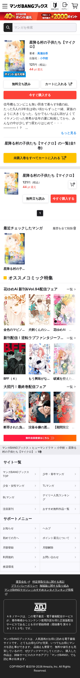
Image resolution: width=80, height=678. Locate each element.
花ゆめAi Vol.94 (61, 330)
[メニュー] (5, 6)
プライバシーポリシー (24, 585)
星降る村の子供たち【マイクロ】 (14, 269)
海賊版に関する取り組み (54, 585)
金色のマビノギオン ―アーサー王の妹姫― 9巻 (14, 330)
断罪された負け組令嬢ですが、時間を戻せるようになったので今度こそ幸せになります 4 (14, 427)
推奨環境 (8, 566)
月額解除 (48, 547)
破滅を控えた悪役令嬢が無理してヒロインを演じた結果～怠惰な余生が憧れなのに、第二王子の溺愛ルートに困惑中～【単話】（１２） (64, 379)
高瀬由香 (42, 53)
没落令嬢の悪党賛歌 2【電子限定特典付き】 (39, 427)
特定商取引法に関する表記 (48, 581)
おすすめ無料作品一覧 (56, 509)
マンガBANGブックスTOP (16, 474)
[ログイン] (64, 5)
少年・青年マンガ (53, 474)
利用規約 (8, 557)
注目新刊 (8, 509)
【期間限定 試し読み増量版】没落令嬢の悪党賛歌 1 (64, 427)
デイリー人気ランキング (56, 497)
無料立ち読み (21, 84)
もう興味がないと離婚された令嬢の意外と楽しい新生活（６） (39, 379)
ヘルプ (47, 528)
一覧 (70, 289)
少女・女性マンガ (13, 485)
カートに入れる (56, 84)
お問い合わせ (51, 557)
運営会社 (21, 581)
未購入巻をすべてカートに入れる (37, 158)
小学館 (44, 58)
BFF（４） (11, 378)
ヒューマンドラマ (42, 447)
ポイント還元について (56, 538)
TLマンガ (48, 485)
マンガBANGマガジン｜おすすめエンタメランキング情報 (38, 589)
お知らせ (8, 528)
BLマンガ (8, 497)
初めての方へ (11, 538)
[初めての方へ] (54, 6)
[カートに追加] (72, 184)
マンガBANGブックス (15, 447)
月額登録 (8, 547)
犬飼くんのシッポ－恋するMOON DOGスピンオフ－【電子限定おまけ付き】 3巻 (39, 330)
